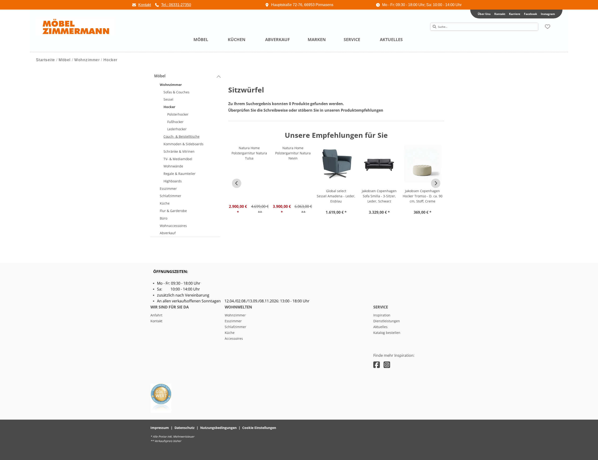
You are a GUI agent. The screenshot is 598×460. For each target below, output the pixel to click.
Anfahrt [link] (156, 315)
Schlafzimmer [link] (235, 327)
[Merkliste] (547, 26)
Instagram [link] (548, 14)
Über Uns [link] (484, 14)
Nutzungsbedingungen (218, 427)
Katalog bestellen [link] (386, 332)
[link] (141, 5)
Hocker (110, 60)
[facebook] (376, 365)
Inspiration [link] (381, 315)
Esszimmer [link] (233, 321)
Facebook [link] (530, 14)
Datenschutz (184, 427)
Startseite (45, 60)
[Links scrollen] (236, 183)
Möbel (65, 60)
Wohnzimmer (87, 60)
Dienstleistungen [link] (386, 321)
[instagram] (387, 365)
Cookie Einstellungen (259, 427)
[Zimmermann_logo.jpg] (75, 26)
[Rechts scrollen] (435, 183)
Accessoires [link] (234, 338)
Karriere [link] (514, 14)
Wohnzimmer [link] (235, 315)
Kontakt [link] (499, 14)
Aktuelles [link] (380, 327)
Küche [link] (230, 332)
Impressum (159, 427)
